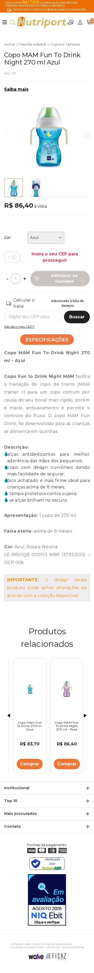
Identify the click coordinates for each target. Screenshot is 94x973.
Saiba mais (16, 89)
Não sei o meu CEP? (19, 327)
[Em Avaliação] (47, 900)
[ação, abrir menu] (5, 22)
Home (9, 44)
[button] (87, 135)
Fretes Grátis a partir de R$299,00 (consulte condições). (50, 9)
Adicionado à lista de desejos (67, 303)
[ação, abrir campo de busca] (12, 22)
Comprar (28, 763)
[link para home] (41, 22)
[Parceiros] (71, 22)
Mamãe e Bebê (32, 44)
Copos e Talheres (65, 44)
